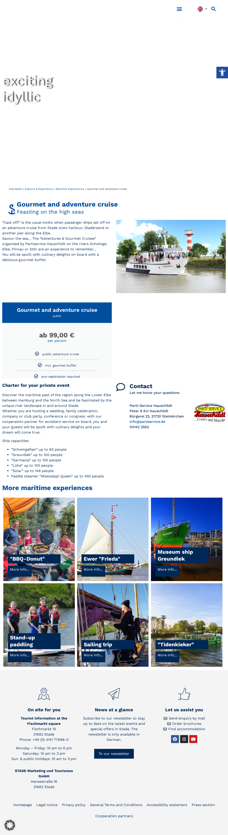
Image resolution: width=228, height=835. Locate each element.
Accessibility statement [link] (167, 805)
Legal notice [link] (46, 805)
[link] (222, 72)
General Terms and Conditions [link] (116, 805)
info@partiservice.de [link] (147, 422)
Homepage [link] (22, 805)
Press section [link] (203, 805)
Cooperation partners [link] (114, 816)
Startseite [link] (15, 189)
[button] (179, 9)
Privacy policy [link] (74, 805)
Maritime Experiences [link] (70, 189)
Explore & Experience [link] (39, 189)
